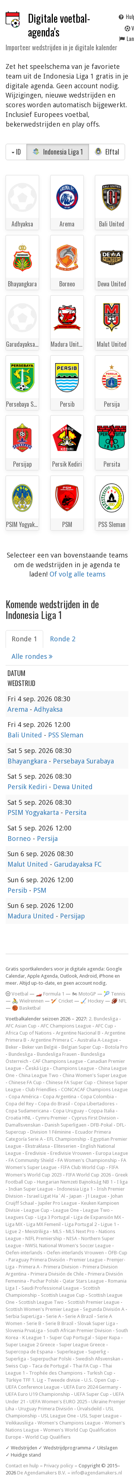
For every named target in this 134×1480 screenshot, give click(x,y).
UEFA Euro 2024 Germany (91, 1387)
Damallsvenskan (23, 1125)
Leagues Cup (20, 1217)
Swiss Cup (17, 1366)
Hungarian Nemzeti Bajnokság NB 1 (75, 1182)
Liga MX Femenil (43, 1224)
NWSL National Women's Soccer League (68, 1245)
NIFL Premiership (43, 1238)
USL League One (58, 1416)
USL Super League (99, 1416)
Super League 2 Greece (30, 1344)
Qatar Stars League (83, 1281)
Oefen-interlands (24, 1252)
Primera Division (61, 1267)
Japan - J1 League (87, 1196)
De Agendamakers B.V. (41, 1473)
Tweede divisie (63, 1380)
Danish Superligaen (65, 1125)
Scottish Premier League (93, 1302)
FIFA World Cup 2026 (88, 1175)
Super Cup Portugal (70, 1337)
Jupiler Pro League (57, 1203)
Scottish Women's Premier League (42, 1309)
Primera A (29, 1267)
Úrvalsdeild (89, 1408)
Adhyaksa (48, 709)
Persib (18, 890)
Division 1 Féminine (50, 1132)
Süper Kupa (107, 1337)
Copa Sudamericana (27, 1111)
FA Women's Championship (87, 1160)
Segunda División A (103, 1309)
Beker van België (39, 1047)
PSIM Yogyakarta (34, 812)
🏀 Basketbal (26, 1008)
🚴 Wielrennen (28, 1001)
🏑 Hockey (92, 1001)
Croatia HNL (18, 1118)
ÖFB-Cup (117, 1252)
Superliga (16, 1359)
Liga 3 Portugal (54, 1217)
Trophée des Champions (56, 1373)
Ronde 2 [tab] (63, 639)
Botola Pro (116, 1047)
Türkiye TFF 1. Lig (24, 1380)
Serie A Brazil (79, 1316)
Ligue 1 (108, 1224)
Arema (18, 709)
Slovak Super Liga (96, 1323)
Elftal (111, 151)
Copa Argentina (59, 1096)
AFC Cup (104, 1026)
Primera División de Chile (57, 1274)
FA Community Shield (31, 1160)
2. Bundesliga (103, 1019)
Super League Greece (82, 1344)
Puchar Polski (44, 1281)
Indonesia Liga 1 (62, 151)
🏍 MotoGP (84, 994)
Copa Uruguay (68, 1111)
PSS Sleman (65, 735)
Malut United (28, 864)
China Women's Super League (95, 1075)
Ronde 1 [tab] (24, 639)
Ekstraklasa (37, 1146)
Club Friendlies (41, 1089)
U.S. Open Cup (100, 1380)
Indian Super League (31, 1189)
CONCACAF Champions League (94, 1089)
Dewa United (73, 787)
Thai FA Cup (85, 1366)
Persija (47, 838)
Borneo (20, 838)
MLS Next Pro (80, 1231)
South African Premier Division (79, 1330)
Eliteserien (65, 1146)
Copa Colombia (97, 1096)
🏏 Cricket (62, 1001)
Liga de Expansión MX (97, 1217)
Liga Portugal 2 (81, 1224)
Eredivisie (35, 1153)
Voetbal (19, 994)
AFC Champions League (66, 1026)
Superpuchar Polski (50, 1359)
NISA (71, 1238)
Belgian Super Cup (81, 1047)
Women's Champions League (69, 1423)
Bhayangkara (28, 761)
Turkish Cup (99, 1373)
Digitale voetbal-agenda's (59, 24)
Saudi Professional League (50, 1288)
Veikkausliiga (20, 1423)
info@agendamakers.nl (96, 1473)
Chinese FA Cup (25, 1082)
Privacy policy (58, 1465)
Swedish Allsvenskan (98, 1359)
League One (66, 1210)
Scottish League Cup (62, 1295)
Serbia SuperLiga (24, 1316)
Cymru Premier (51, 1118)
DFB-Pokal (101, 1125)
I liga (122, 1182)
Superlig (97, 1351)
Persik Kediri (28, 787)
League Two (96, 1210)
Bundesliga (21, 1054)
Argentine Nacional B (78, 1033)
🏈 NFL (119, 1001)
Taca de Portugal (50, 1366)
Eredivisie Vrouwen (71, 1153)
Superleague (70, 1351)
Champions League (73, 1068)
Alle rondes (30, 656)
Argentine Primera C (52, 1040)
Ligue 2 (13, 1231)
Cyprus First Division (93, 1118)
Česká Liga (37, 1068)
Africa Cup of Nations (29, 1033)
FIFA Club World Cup (83, 1167)
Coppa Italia (101, 1111)
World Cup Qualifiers (48, 1437)
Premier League (86, 1260)
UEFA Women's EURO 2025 (58, 1401)
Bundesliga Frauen (57, 1054)
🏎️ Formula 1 (50, 994)
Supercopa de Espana (29, 1351)
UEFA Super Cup (91, 1394)
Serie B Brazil (59, 1323)
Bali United (25, 735)
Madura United (31, 916)
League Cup (36, 1210)
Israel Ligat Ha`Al (46, 1196)
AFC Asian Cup (21, 1026)
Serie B (33, 1323)
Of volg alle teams (77, 574)
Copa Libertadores (94, 1103)
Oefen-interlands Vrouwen (75, 1252)
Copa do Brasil (54, 1103)
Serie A (53, 1316)
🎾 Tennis (114, 994)
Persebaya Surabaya (83, 761)
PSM (40, 890)
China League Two (38, 1075)
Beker (12, 1047)
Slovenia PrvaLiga (24, 1330)
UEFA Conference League (33, 1387)
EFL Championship (66, 1139)
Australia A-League (97, 1040)
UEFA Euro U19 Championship (38, 1394)
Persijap (72, 916)
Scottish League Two (41, 1302)
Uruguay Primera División (45, 1408)
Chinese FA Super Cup (69, 1082)
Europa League (112, 1153)
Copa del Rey (20, 1103)
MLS (57, 1231)
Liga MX (14, 1224)
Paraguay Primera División (37, 1260)
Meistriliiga (37, 1231)
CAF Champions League (57, 1061)
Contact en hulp (22, 1465)
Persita (75, 812)
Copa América (24, 1096)
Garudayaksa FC (78, 864)
